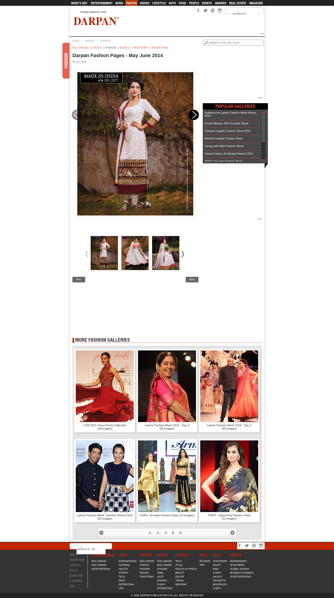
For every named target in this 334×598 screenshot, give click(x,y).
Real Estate (237, 3)
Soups (217, 565)
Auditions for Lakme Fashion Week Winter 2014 (230, 114)
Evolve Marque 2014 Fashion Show (226, 123)
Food (182, 3)
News (119, 3)
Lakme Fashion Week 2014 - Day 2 (229, 427)
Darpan (162, 580)
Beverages (220, 584)
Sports (123, 572)
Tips (201, 565)
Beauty (180, 572)
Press (74, 570)
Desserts (219, 580)
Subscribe (76, 575)
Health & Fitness (186, 569)
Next (192, 279)
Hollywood (99, 565)
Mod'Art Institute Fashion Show (224, 138)
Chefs (217, 588)
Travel (179, 580)
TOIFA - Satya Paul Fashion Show (229, 517)
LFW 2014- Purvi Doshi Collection (105, 427)
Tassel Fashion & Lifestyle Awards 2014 (229, 153)
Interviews (237, 565)
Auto (172, 3)
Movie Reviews (101, 569)
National (124, 565)
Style (179, 565)
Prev (78, 279)
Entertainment (101, 3)
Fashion (106, 41)
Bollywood (80, 47)
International (128, 561)
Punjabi (162, 569)
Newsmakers (238, 561)
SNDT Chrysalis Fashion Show (223, 161)
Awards (220, 3)
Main (216, 569)
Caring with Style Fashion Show (224, 146)
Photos (131, 3)
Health (123, 569)
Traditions (140, 47)
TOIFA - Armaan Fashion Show (166, 515)
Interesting (159, 47)
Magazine (256, 3)
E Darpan (76, 581)
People (194, 3)
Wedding (181, 584)
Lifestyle (159, 3)
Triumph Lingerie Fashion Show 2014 (227, 130)
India (122, 580)
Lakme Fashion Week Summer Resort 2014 (105, 517)
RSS (72, 586)
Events (207, 3)
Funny (161, 584)
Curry (217, 572)
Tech (122, 576)
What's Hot (79, 3)
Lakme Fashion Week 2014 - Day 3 (167, 427)
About (74, 555)
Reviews (204, 561)
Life (121, 588)
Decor (179, 576)
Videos (144, 3)
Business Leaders (241, 572)
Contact (75, 565)
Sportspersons (240, 576)
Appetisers (220, 561)
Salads (217, 576)
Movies (124, 47)
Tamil (160, 572)
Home (75, 41)
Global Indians (239, 569)
